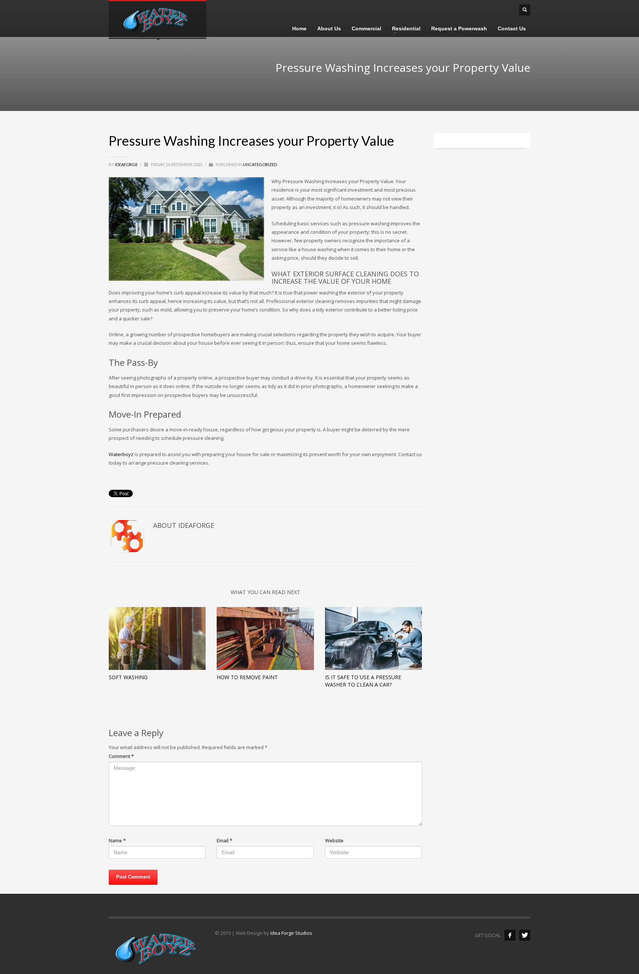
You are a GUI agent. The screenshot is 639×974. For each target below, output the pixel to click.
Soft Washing (128, 677)
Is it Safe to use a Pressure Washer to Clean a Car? (363, 681)
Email (224, 840)
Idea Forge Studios (291, 933)
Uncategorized (260, 164)
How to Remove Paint (247, 677)
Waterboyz (121, 454)
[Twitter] (524, 935)
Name (117, 840)
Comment (121, 756)
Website (334, 840)
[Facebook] (509, 935)
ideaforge (126, 164)
